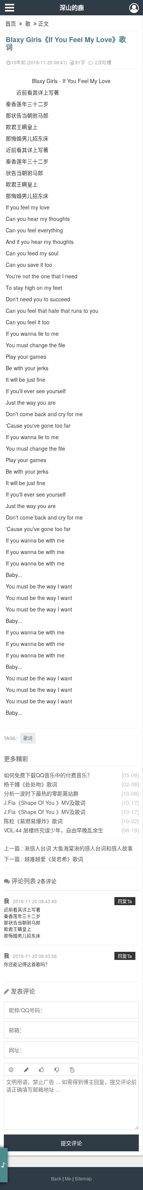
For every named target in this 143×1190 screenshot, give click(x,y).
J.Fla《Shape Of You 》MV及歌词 (44, 802)
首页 (11, 23)
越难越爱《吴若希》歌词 (43, 859)
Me (68, 1178)
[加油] (72, 1069)
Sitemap (83, 1178)
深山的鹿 (71, 7)
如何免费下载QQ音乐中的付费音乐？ (48, 775)
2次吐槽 (103, 62)
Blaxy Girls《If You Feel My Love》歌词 (66, 43)
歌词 (27, 738)
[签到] (26, 1069)
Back (56, 1178)
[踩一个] (57, 1069)
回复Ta (125, 901)
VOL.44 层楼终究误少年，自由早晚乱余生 (53, 830)
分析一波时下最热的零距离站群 (41, 793)
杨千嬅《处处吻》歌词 (30, 784)
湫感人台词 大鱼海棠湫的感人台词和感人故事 (68, 848)
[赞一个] (41, 1069)
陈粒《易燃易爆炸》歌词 (33, 821)
